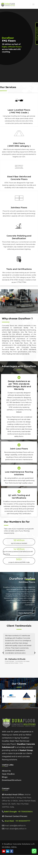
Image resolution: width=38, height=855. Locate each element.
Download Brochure (11, 780)
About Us (6, 771)
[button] (3, 653)
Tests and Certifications (19, 269)
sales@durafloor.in (18, 826)
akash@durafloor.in (18, 829)
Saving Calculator (37, 33)
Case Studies (8, 774)
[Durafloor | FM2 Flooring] (17, 4)
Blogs (5, 777)
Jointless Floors (19, 207)
